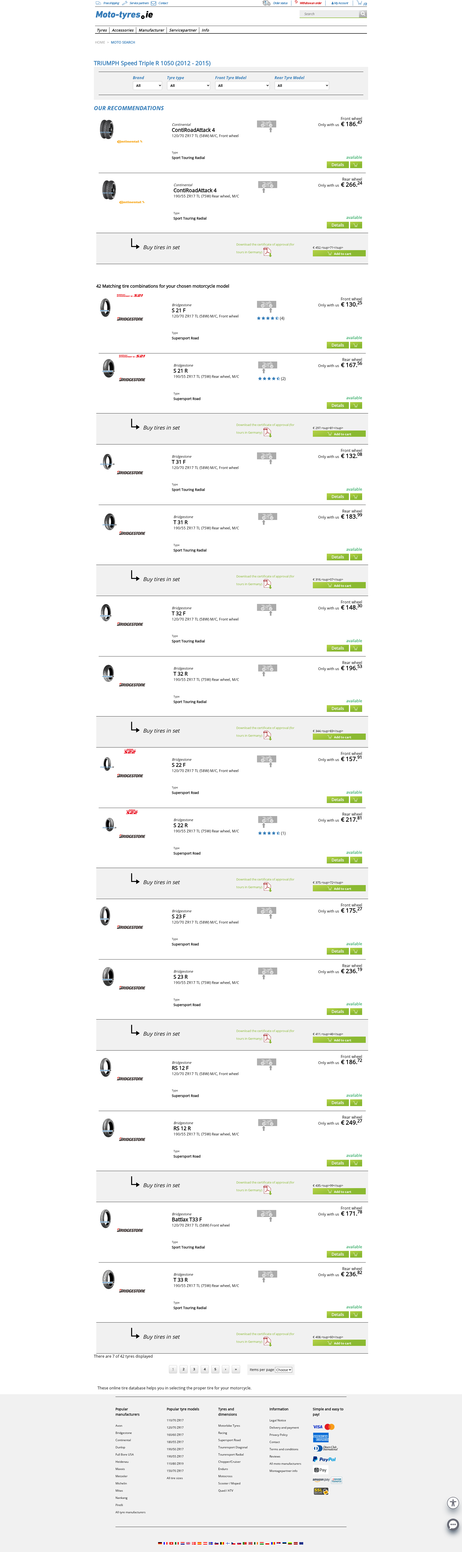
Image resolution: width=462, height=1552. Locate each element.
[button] (453, 1502)
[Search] (363, 14)
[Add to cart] (356, 164)
